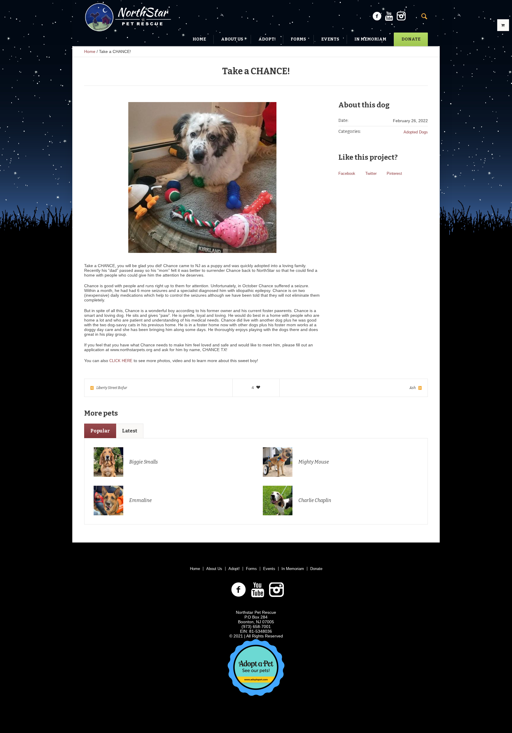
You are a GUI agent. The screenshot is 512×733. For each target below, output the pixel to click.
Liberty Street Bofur (111, 388)
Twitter (371, 173)
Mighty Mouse (313, 462)
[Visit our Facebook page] (376, 16)
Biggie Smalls (143, 462)
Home (89, 51)
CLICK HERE (120, 361)
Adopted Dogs (416, 132)
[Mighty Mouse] (277, 461)
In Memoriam (292, 569)
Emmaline (140, 500)
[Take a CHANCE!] (202, 177)
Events (269, 569)
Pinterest (394, 173)
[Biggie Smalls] (108, 461)
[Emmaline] (108, 500)
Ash (412, 388)
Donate (316, 569)
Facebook (346, 173)
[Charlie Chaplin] (277, 500)
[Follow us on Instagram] (401, 16)
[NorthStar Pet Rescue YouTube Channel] (389, 16)
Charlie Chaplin (314, 500)
